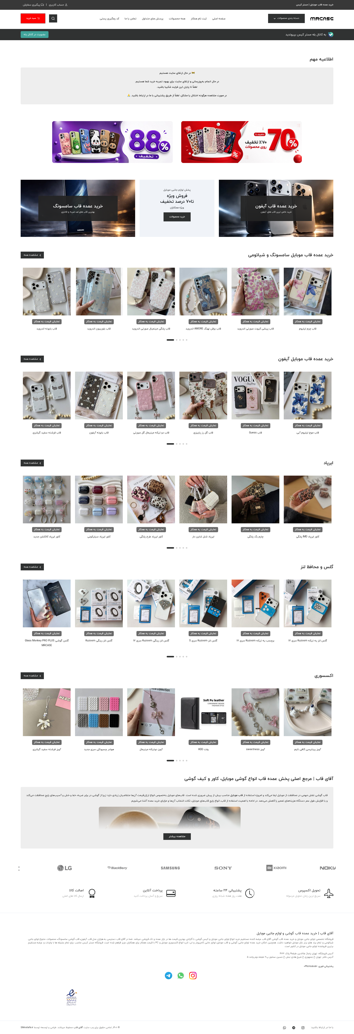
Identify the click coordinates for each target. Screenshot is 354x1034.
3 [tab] (180, 340)
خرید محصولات (177, 216)
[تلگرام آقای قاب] (168, 975)
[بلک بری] (98, 868)
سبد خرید (31, 18)
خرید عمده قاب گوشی (301, 933)
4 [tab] (183, 340)
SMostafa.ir (27, 1027)
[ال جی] (45, 868)
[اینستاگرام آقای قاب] (193, 975)
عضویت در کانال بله (35, 34)
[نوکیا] (309, 868)
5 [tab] (186, 340)
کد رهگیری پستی (109, 18)
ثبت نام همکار (199, 18)
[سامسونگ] (150, 868)
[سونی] (203, 868)
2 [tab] (176, 340)
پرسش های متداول (152, 18)
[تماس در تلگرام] (293, 1027)
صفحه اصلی (218, 18)
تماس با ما (130, 18)
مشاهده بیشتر (177, 836)
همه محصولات (177, 18)
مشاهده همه (31, 255)
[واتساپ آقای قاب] (180, 975)
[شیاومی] (256, 868)
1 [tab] (170, 340)
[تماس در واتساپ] (284, 1027)
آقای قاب (78, 1027)
